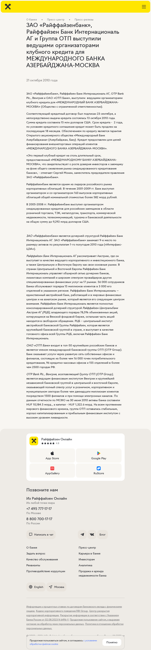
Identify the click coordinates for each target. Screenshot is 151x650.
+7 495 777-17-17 (39, 509)
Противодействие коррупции (45, 571)
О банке (31, 547)
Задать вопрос (35, 553)
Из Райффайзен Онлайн (46, 498)
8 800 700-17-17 (39, 519)
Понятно (111, 642)
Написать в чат (43, 534)
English (38, 587)
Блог (102, 534)
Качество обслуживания (42, 559)
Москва (59, 587)
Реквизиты (33, 565)
